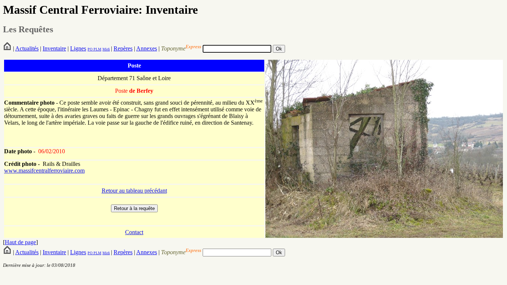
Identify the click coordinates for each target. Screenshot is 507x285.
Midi (106, 49)
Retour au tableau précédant (134, 190)
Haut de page (20, 242)
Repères (123, 48)
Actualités (27, 48)
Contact (134, 232)
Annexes (146, 48)
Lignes (78, 48)
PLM (96, 49)
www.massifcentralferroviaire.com (44, 170)
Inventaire (54, 48)
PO (90, 49)
